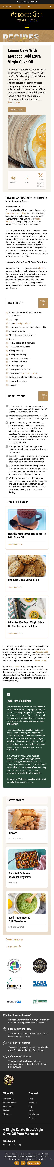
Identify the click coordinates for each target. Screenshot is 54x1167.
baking (42, 268)
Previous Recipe (16, 939)
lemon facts (13, 666)
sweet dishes (41, 660)
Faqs (31, 1106)
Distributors (34, 1114)
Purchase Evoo (17, 109)
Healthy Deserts (15, 545)
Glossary (7, 1114)
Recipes (6, 1110)
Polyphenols (8, 1098)
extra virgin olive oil (22, 323)
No (23, 1163)
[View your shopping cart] (50, 6)
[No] (50, 1158)
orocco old (27, 15)
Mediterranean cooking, (16, 213)
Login (19, 6)
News (31, 1110)
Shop (31, 1098)
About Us (33, 1102)
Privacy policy (34, 1163)
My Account (7, 6)
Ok (17, 1163)
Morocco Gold (41, 651)
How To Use (8, 1106)
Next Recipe (12, 946)
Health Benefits (10, 1102)
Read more (14, 102)
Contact (29, 6)
